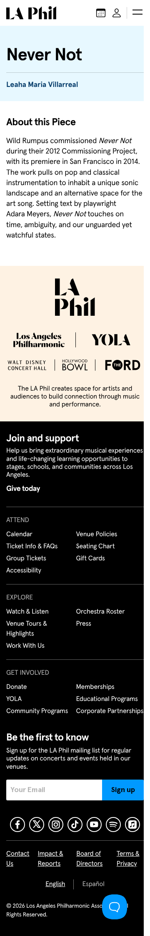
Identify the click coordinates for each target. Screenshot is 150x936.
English (55, 884)
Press (83, 624)
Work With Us (25, 646)
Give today (23, 489)
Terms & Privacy (128, 859)
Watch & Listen (27, 612)
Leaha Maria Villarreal (42, 85)
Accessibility (23, 570)
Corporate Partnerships (110, 711)
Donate (16, 687)
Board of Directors (89, 859)
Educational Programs (107, 699)
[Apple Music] (132, 824)
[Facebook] (17, 824)
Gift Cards (90, 558)
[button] (137, 13)
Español (93, 884)
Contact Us (18, 859)
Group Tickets (26, 558)
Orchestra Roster (100, 612)
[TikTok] (75, 824)
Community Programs (37, 711)
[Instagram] (55, 824)
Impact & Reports (50, 859)
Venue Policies (97, 534)
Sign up (123, 790)
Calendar (19, 534)
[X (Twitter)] (36, 824)
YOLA (14, 699)
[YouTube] (94, 824)
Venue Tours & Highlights (26, 629)
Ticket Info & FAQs (32, 546)
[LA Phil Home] (31, 13)
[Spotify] (113, 824)
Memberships (95, 687)
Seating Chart (95, 546)
